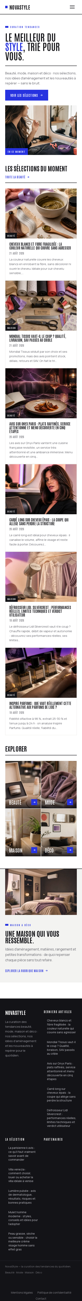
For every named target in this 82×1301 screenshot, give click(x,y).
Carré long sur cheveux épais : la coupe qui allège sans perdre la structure (61, 1094)
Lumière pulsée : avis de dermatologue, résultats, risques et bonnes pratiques (22, 1196)
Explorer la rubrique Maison (24, 971)
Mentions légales (22, 1292)
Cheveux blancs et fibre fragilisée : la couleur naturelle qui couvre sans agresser (61, 1026)
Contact (41, 1298)
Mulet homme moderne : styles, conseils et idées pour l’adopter (23, 1218)
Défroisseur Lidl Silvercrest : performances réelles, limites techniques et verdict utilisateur (61, 1118)
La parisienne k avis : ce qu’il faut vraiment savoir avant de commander (22, 1153)
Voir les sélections (24, 95)
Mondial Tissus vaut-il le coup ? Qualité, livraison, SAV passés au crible (61, 1048)
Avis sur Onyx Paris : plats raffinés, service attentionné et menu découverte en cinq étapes (61, 1071)
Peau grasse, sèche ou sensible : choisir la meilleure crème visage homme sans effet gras (22, 1241)
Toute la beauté (15, 177)
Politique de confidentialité (54, 1292)
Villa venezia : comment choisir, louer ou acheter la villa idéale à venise (20, 1175)
